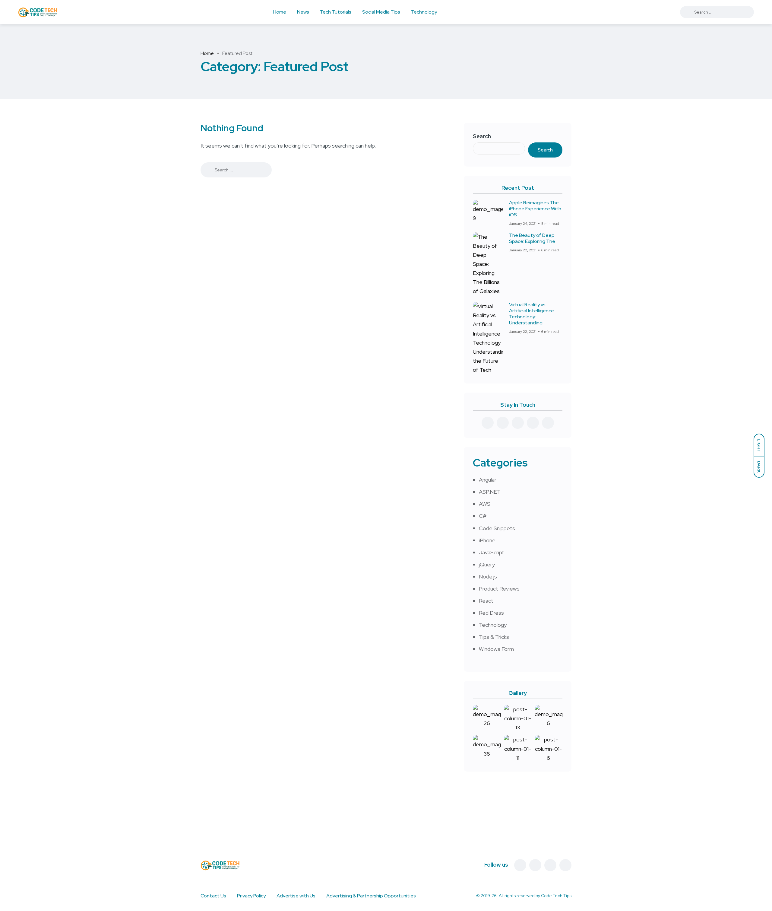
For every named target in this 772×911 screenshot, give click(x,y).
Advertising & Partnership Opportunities (371, 896)
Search (482, 136)
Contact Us (213, 896)
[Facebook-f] (520, 865)
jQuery (487, 564)
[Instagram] (565, 865)
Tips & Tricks (494, 636)
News (303, 12)
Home (279, 12)
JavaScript (491, 552)
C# (483, 515)
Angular (487, 479)
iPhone (487, 540)
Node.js (488, 576)
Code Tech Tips (556, 895)
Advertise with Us (296, 896)
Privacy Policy (251, 896)
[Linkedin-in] (550, 865)
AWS (484, 503)
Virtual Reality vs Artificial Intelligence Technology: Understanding (531, 313)
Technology (424, 12)
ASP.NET (490, 491)
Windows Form (496, 648)
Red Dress (491, 612)
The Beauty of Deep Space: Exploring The (532, 238)
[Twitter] (535, 865)
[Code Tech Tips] (37, 12)
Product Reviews (499, 588)
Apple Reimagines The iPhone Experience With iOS (535, 208)
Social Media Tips (381, 12)
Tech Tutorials (335, 12)
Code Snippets (497, 528)
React (486, 600)
